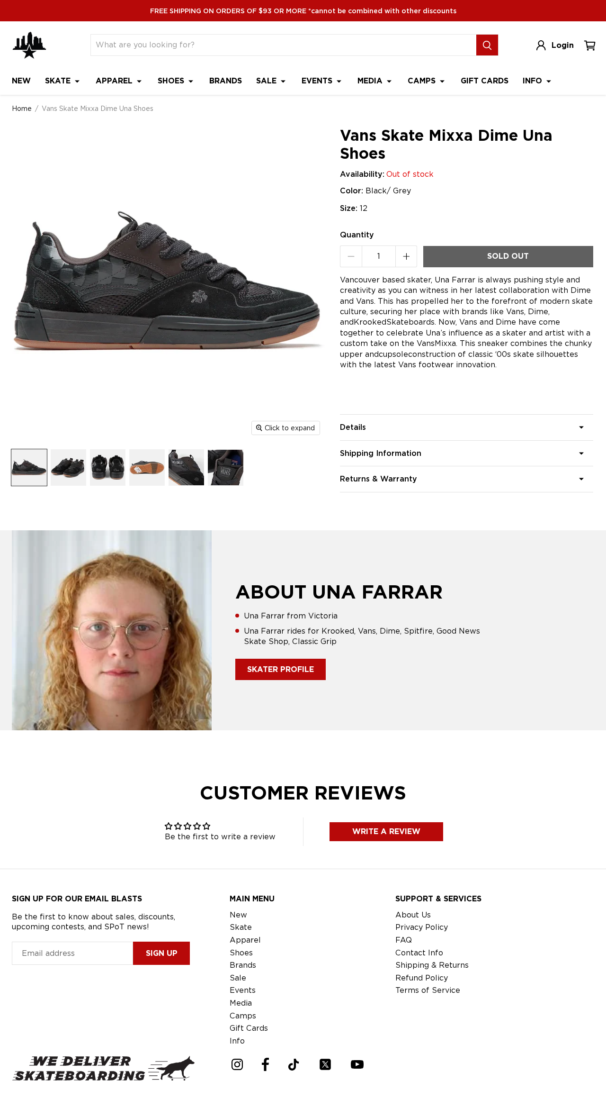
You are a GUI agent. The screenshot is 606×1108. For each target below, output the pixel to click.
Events (318, 80)
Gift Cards (484, 80)
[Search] (487, 45)
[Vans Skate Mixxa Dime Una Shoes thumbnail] (29, 467)
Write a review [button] (386, 831)
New (21, 80)
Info (533, 80)
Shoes (172, 80)
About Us (413, 914)
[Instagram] (237, 1064)
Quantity (357, 234)
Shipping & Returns (432, 965)
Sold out (508, 256)
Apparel (115, 80)
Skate (59, 80)
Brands (225, 80)
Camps (423, 80)
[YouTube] (357, 1064)
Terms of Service (427, 990)
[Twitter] (325, 1064)
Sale (267, 80)
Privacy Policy (421, 927)
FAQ (403, 940)
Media (371, 80)
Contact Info (419, 952)
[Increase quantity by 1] (406, 256)
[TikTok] (294, 1065)
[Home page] (29, 45)
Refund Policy (421, 977)
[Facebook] (265, 1064)
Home (22, 108)
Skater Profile (280, 669)
